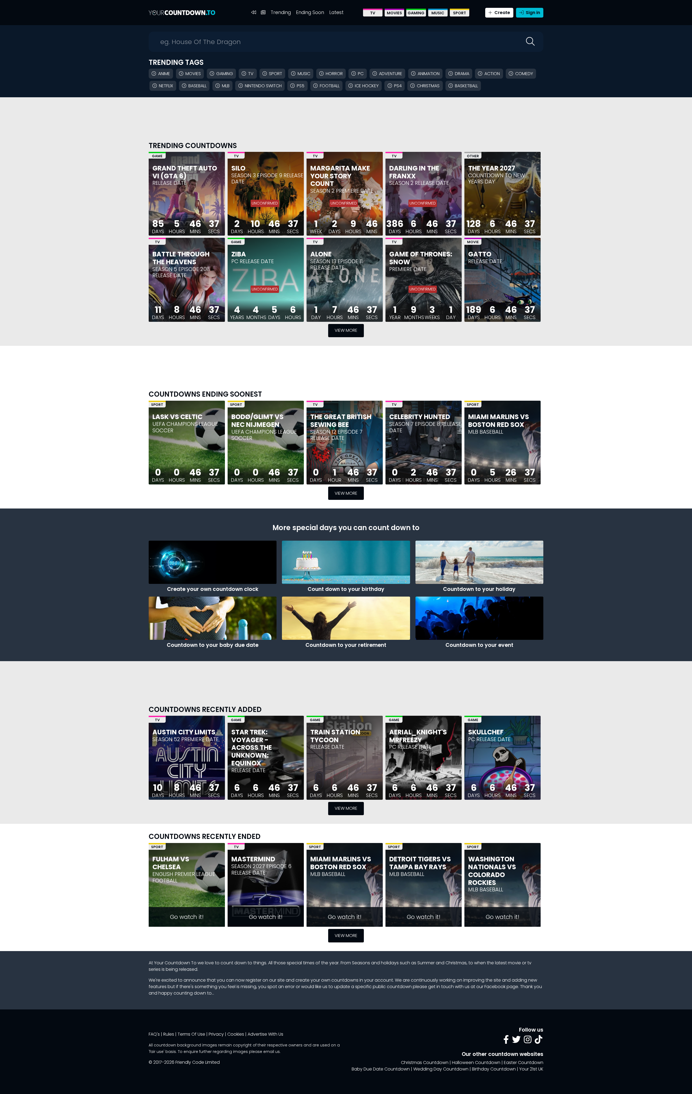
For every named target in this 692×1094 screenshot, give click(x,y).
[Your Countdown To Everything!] (182, 12)
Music (437, 13)
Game (157, 156)
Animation (429, 74)
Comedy (524, 74)
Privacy (216, 1034)
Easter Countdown (523, 1062)
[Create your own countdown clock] (213, 562)
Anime (164, 74)
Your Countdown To (175, 963)
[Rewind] (253, 12)
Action (492, 74)
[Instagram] (528, 1041)
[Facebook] (506, 1041)
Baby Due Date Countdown (381, 1069)
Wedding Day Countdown (440, 1069)
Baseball (197, 86)
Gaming (416, 13)
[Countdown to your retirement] (346, 618)
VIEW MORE (346, 330)
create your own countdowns (326, 980)
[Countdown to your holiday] (479, 562)
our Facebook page (497, 986)
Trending (281, 12)
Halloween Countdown (476, 1062)
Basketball (466, 86)
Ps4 (398, 86)
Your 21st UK (531, 1069)
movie (514, 963)
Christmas (428, 86)
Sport (459, 13)
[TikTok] (538, 1041)
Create (501, 12)
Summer (426, 963)
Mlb (225, 86)
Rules (168, 1034)
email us (271, 1051)
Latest (336, 12)
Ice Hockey (367, 86)
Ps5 (300, 86)
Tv (251, 74)
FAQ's (154, 1034)
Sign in (532, 12)
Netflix (166, 86)
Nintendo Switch (263, 86)
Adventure (390, 74)
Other (473, 156)
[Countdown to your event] (479, 618)
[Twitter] (516, 1041)
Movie (473, 242)
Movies (394, 13)
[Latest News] (263, 12)
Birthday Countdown (494, 1069)
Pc (361, 74)
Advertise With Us (265, 1034)
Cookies (235, 1034)
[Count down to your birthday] (346, 562)
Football (330, 86)
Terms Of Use (191, 1034)
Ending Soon (310, 12)
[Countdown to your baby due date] (213, 618)
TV (372, 13)
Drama (462, 74)
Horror (334, 74)
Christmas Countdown (424, 1062)
